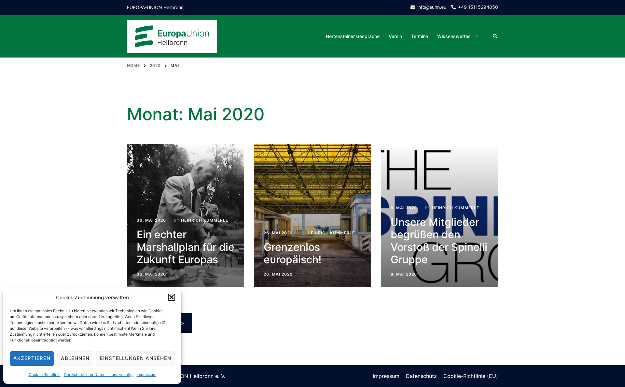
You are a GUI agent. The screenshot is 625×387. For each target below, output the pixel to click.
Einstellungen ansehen (135, 358)
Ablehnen (75, 358)
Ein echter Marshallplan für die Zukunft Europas (185, 247)
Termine (419, 36)
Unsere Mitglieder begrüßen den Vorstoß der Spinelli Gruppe (439, 241)
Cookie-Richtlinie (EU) (470, 376)
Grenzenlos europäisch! (292, 253)
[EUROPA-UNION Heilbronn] (172, 35)
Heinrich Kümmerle (204, 220)
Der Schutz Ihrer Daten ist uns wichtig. (98, 374)
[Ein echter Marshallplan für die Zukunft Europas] (185, 215)
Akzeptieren (31, 358)
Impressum (146, 374)
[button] (171, 297)
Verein (395, 36)
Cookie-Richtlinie (45, 374)
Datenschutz (421, 376)
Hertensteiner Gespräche (353, 36)
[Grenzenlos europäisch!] (312, 215)
